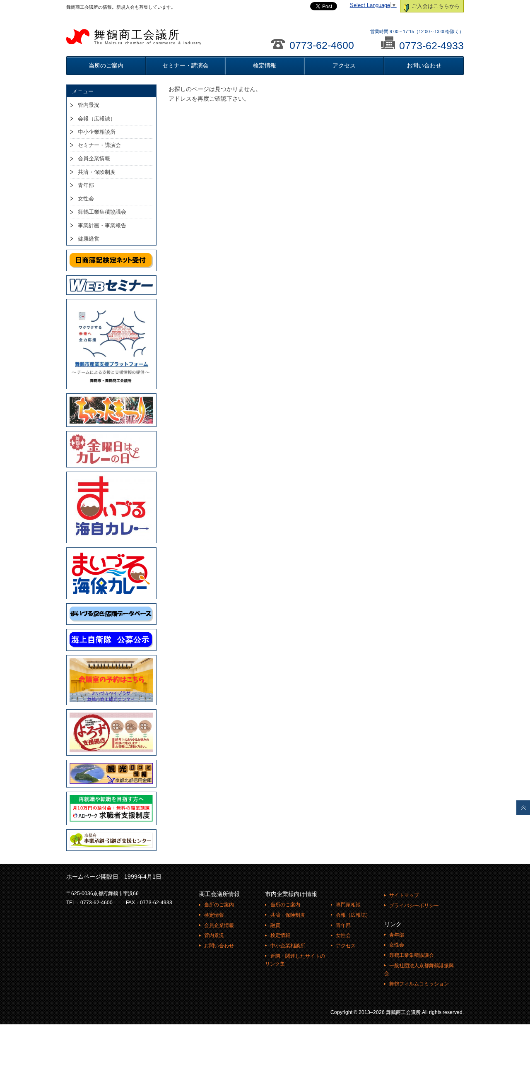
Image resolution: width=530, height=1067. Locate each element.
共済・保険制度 (97, 172)
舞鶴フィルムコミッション (419, 984)
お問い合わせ (424, 65)
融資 (275, 925)
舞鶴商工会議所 (148, 37)
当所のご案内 (106, 65)
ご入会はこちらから (435, 6)
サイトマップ (404, 895)
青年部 (86, 185)
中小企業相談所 (97, 132)
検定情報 (264, 65)
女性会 (86, 198)
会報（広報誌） (97, 119)
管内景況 (88, 105)
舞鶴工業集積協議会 (102, 212)
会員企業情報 (94, 158)
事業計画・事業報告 (102, 225)
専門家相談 (348, 905)
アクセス (344, 65)
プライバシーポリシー (414, 905)
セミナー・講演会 (185, 65)
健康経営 (88, 239)
